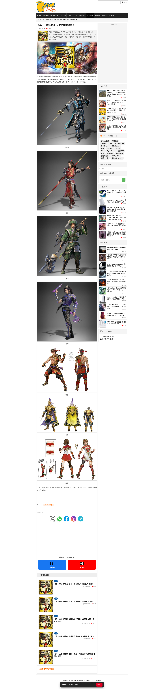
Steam (103, 143)
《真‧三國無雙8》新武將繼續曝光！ (66, 19)
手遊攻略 (70, 15)
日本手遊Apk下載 (80, 15)
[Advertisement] (67, 539)
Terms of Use (90, 680)
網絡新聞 (97, 15)
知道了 (99, 684)
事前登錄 (63, 15)
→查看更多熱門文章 (46, 669)
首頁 (40, 15)
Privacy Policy (80, 680)
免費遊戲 (115, 141)
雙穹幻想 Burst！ (117, 158)
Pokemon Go (119, 143)
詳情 (76, 684)
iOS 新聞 (46, 15)
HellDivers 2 (105, 146)
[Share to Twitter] (52, 518)
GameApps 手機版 (108, 337)
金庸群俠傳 (119, 153)
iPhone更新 (105, 141)
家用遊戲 (90, 15)
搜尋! (125, 2)
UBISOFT (110, 148)
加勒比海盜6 (105, 156)
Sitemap (98, 680)
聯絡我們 (66, 680)
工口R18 (121, 151)
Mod (103, 151)
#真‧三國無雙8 (48, 505)
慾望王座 (110, 153)
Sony (118, 148)
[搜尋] (123, 180)
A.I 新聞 (111, 15)
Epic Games (111, 151)
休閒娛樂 (105, 15)
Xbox (110, 143)
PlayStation (116, 146)
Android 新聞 (54, 15)
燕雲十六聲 (105, 158)
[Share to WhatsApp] (59, 518)
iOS (102, 148)
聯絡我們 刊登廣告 (108, 339)
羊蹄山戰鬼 (115, 156)
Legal (72, 680)
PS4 (56, 581)
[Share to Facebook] (66, 518)
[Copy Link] (80, 518)
